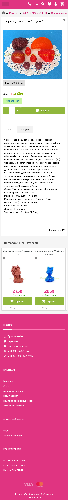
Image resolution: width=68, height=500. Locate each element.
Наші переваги (11, 395)
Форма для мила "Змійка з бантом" (49, 253)
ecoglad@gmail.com (18, 346)
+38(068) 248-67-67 (18, 351)
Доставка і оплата (13, 390)
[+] (17, 110)
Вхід (5, 430)
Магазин (13, 13)
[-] (6, 110)
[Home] (3, 13)
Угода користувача (13, 405)
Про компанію (15, 336)
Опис (9, 129)
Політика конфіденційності (18, 400)
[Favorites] (49, 4)
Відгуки (25, 129)
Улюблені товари (12, 435)
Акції (6, 385)
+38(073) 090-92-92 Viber (21, 356)
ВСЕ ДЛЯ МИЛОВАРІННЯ (35, 13)
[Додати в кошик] (43, 110)
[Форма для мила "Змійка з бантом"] (49, 274)
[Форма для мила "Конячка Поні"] (17, 274)
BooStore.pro (47, 494)
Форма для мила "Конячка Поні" (17, 253)
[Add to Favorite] (64, 20)
